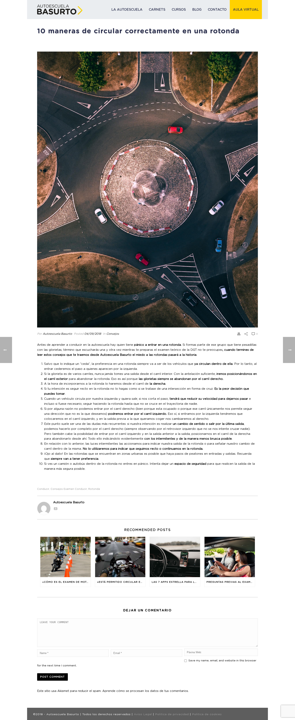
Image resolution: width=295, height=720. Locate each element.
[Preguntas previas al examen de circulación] (229, 557)
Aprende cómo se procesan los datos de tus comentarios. (145, 691)
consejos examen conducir (69, 489)
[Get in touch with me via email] (55, 509)
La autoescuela (126, 9)
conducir (43, 489)
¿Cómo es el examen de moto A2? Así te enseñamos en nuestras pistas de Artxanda (66, 582)
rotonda (94, 489)
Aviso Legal (143, 714)
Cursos (179, 9)
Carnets (157, 9)
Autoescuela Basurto (57, 334)
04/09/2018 (92, 334)
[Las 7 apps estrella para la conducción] (175, 557)
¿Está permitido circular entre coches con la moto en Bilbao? (121, 582)
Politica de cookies (207, 714)
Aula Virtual (246, 9)
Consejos (112, 334)
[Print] (238, 334)
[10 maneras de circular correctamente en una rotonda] (147, 189)
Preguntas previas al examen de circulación (230, 582)
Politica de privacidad (172, 714)
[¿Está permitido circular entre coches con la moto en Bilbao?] (120, 557)
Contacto (217, 9)
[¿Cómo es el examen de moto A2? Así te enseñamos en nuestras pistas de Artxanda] (65, 557)
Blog (196, 9)
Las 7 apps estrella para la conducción (176, 582)
